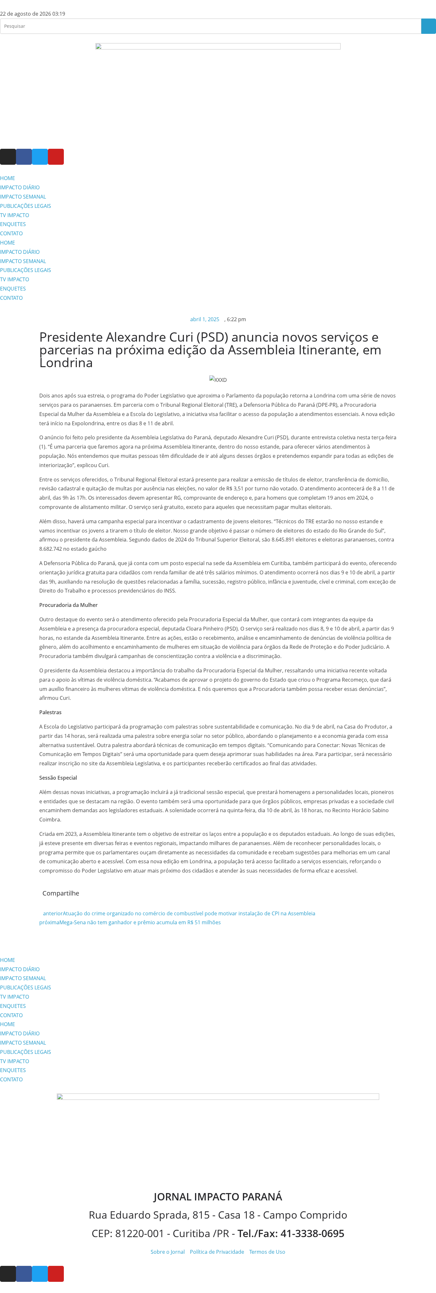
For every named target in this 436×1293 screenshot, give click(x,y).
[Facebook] (24, 157)
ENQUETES (13, 224)
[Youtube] (56, 157)
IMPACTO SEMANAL (23, 196)
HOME (7, 178)
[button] (223, 894)
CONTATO (11, 233)
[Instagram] (8, 157)
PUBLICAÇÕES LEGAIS (25, 205)
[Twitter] (40, 157)
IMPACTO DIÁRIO (20, 187)
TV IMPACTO (14, 215)
